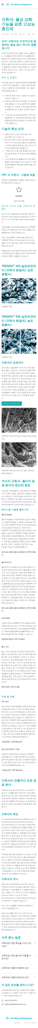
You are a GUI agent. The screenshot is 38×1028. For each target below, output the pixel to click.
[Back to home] (19, 4)
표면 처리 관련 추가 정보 (12, 403)
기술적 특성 (5, 34)
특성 (28, 34)
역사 (33, 34)
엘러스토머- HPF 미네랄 (11, 687)
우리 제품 (14, 34)
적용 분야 (22, 34)
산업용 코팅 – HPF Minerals (12, 770)
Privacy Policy (30, 1023)
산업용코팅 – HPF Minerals (12, 741)
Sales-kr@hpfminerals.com (15, 1004)
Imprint (17, 1023)
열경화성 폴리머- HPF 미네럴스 (13, 639)
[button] (3, 4)
